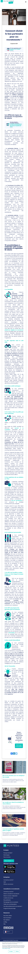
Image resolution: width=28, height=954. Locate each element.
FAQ (4, 924)
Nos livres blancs (7, 917)
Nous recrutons (7, 857)
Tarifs (5, 882)
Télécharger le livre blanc (19, 745)
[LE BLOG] (7, 1)
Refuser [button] (17, 951)
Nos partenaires (7, 900)
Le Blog (5, 922)
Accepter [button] (11, 951)
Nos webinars (7, 919)
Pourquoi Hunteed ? (8, 852)
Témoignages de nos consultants (11, 902)
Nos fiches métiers (8, 915)
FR (8, 931)
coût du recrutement (16, 500)
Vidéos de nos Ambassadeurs (10, 904)
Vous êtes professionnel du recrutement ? (13, 906)
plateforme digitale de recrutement (14, 330)
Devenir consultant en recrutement (11, 893)
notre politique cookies (6, 948)
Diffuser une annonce (8, 884)
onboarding (11, 632)
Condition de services (8, 898)
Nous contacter (9, 861)
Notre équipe (6, 855)
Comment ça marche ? (9, 880)
